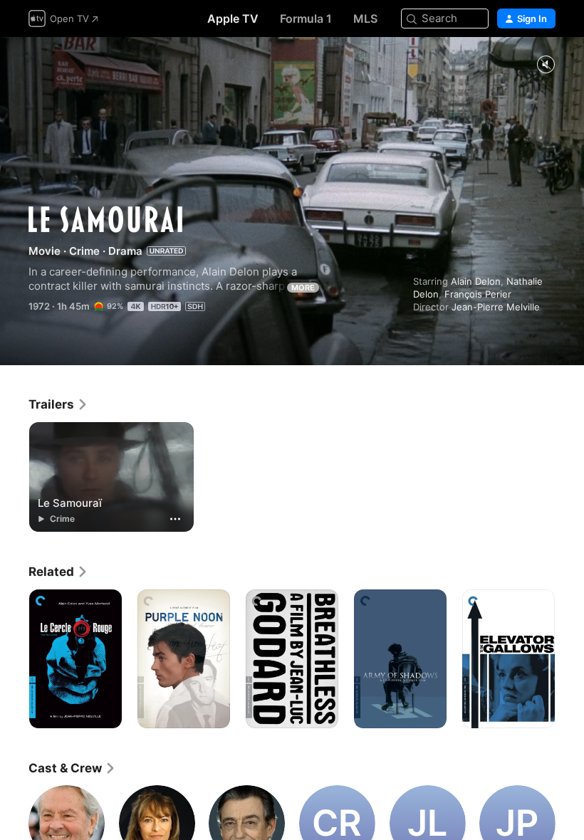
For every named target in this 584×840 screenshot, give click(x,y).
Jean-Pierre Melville (496, 307)
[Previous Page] (14, 659)
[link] (58, 404)
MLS (365, 18)
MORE (303, 288)
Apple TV (233, 18)
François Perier (477, 294)
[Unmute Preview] (546, 65)
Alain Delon (476, 281)
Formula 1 (306, 18)
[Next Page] (570, 659)
